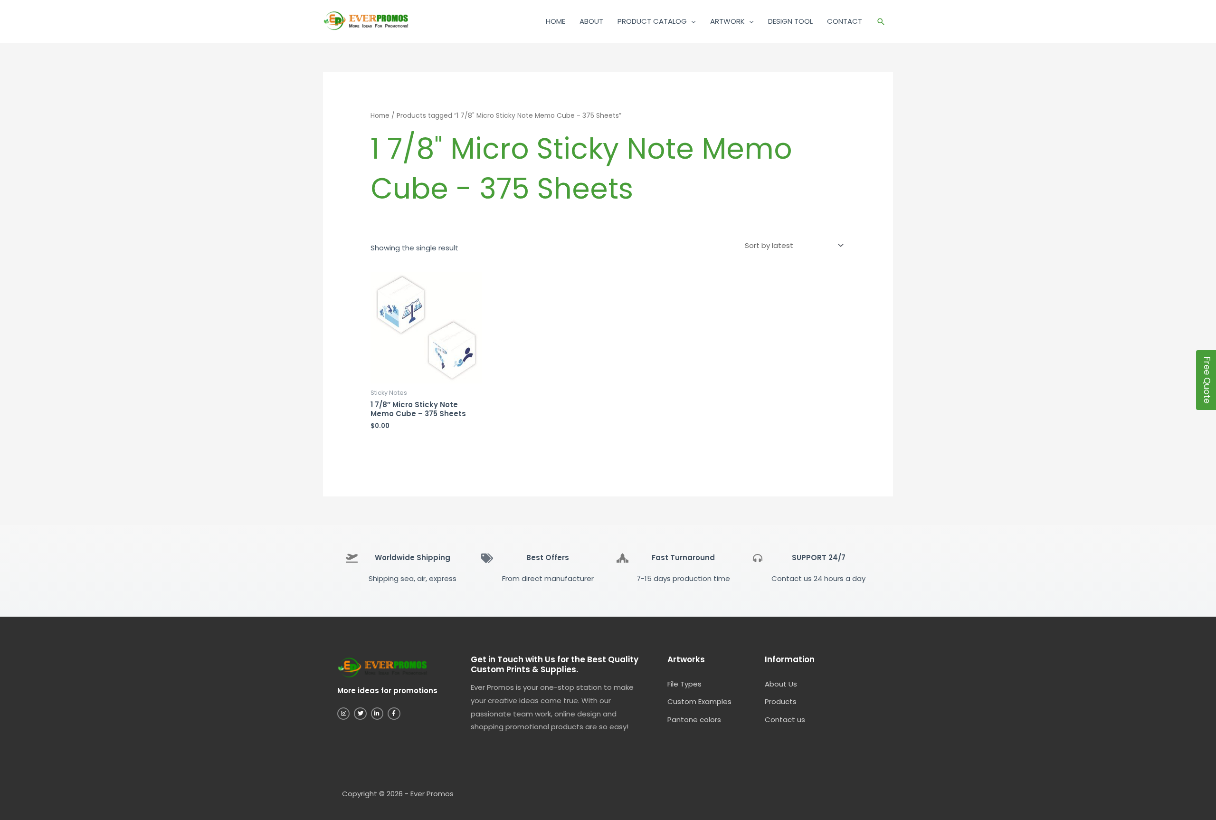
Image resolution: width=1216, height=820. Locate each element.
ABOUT (591, 21)
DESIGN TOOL (790, 21)
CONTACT (844, 21)
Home (380, 115)
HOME (555, 21)
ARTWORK (727, 21)
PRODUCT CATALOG (652, 21)
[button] (881, 21)
